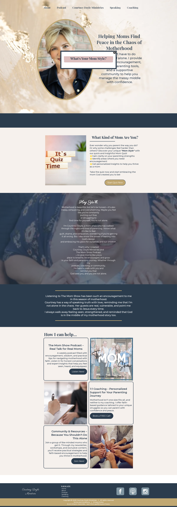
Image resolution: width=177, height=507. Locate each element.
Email (70, 88)
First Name (72, 69)
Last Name (72, 79)
